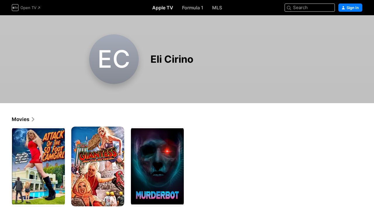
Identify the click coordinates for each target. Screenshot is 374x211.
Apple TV (162, 8)
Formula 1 (192, 8)
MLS (217, 8)
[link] (23, 119)
